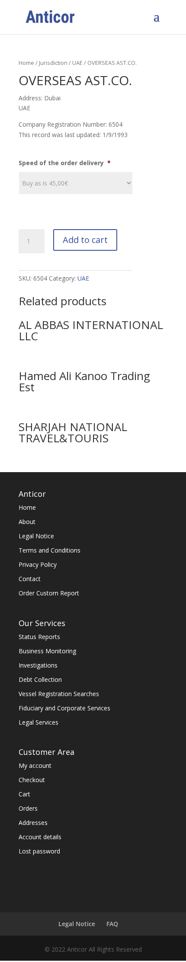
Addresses (33, 822)
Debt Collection (40, 679)
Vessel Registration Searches (59, 694)
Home (26, 63)
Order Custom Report (49, 593)
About (27, 522)
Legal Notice (36, 536)
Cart (24, 794)
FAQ (112, 924)
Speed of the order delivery (65, 163)
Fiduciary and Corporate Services (64, 708)
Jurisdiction (53, 63)
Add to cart (85, 240)
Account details (40, 837)
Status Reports (39, 637)
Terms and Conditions (49, 550)
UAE (77, 63)
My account (35, 765)
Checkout (32, 780)
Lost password (39, 851)
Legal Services (38, 722)
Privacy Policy (38, 564)
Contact (30, 579)
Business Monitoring (47, 651)
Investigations (38, 665)
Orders (28, 808)
